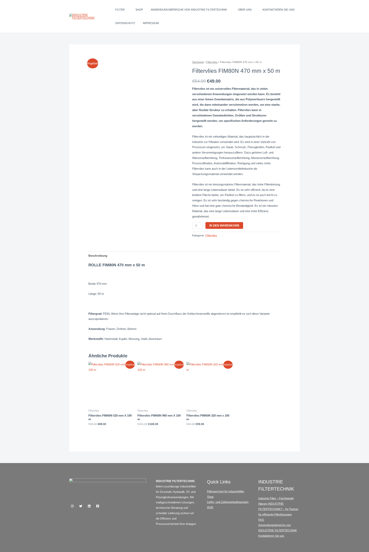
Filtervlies (212, 62)
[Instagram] (72, 506)
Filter (120, 9)
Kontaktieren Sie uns (278, 9)
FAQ (261, 519)
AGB (210, 507)
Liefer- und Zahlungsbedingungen (227, 502)
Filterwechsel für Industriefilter (225, 491)
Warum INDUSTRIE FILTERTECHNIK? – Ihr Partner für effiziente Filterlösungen (278, 509)
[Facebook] (98, 506)
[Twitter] (81, 506)
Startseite (198, 62)
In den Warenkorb (224, 225)
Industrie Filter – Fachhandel (276, 498)
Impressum (151, 23)
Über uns (245, 9)
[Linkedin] (89, 506)
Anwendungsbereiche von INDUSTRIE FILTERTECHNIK (189, 9)
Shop (139, 9)
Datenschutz (125, 23)
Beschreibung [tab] (97, 255)
